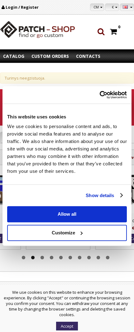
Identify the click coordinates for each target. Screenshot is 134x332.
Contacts (88, 56)
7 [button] (79, 257)
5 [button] (61, 257)
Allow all (67, 214)
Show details (100, 195)
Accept (67, 326)
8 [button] (89, 257)
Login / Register (22, 7)
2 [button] (33, 257)
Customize (63, 232)
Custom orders (50, 56)
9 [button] (98, 257)
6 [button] (70, 257)
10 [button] (107, 257)
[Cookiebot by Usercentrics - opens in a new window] (99, 95)
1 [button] (23, 257)
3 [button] (42, 257)
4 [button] (51, 257)
